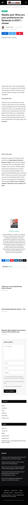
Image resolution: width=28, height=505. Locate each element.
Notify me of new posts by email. (13, 386)
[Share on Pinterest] (19, 33)
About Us (4, 428)
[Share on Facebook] (5, 33)
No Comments (6, 29)
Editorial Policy (5, 435)
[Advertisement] (14, 70)
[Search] (25, 2)
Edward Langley (10, 27)
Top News (4, 408)
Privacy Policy (5, 438)
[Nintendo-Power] (14, 2)
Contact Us (4, 430)
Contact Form (5, 418)
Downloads (4, 415)
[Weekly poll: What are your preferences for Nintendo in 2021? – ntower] (14, 45)
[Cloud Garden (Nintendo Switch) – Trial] (14, 300)
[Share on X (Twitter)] (12, 33)
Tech (3, 410)
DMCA (3, 433)
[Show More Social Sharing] (24, 33)
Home (3, 405)
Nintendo (4, 11)
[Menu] (3, 2)
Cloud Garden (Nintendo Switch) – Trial (13, 309)
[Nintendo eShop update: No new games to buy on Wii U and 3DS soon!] (14, 321)
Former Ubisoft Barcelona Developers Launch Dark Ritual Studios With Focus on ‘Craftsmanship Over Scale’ (13, 473)
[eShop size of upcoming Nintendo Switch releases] (14, 277)
